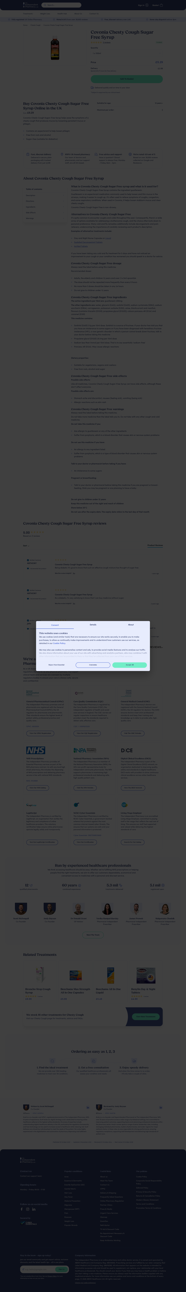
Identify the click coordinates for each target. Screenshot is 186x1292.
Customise (93, 665)
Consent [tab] (55, 624)
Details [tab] (93, 624)
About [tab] (131, 624)
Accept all (129, 665)
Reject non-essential (56, 665)
